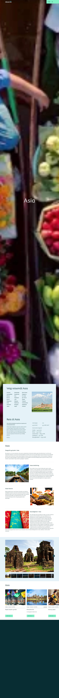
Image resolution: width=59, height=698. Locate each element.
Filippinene (9, 401)
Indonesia (9, 404)
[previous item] (5, 556)
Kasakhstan (16, 394)
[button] (8, 576)
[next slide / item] (53, 576)
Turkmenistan (25, 402)
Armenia (8, 392)
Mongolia (16, 404)
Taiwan (23, 399)
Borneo (8, 397)
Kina (15, 396)
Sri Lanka (24, 396)
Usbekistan (24, 404)
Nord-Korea (24, 392)
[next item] (54, 556)
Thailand (24, 401)
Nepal (15, 406)
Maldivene (16, 402)
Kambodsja (16, 392)
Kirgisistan (16, 397)
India (8, 402)
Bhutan (8, 396)
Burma (8, 399)
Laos (15, 399)
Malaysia (16, 401)
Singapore (24, 394)
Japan (8, 406)
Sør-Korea (24, 397)
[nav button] (54, 597)
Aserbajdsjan (9, 394)
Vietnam (24, 406)
